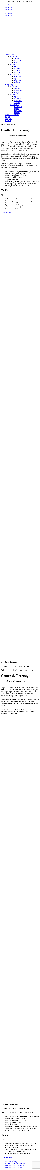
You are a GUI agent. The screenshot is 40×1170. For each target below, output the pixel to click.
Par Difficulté (14, 74)
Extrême (17, 83)
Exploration (18, 81)
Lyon (16, 66)
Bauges (16, 62)
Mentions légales (11, 1161)
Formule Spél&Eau (12, 115)
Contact (8, 121)
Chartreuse (18, 60)
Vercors (17, 58)
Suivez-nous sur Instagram (14, 1167)
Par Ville (13, 64)
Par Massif (13, 56)
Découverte (18, 76)
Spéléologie (9, 54)
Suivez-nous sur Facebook (14, 1165)
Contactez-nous (6, 213)
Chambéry (18, 72)
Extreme (17, 113)
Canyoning (9, 85)
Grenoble (17, 68)
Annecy (17, 70)
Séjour (7, 117)
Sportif (16, 79)
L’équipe (8, 119)
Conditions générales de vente (15, 1163)
